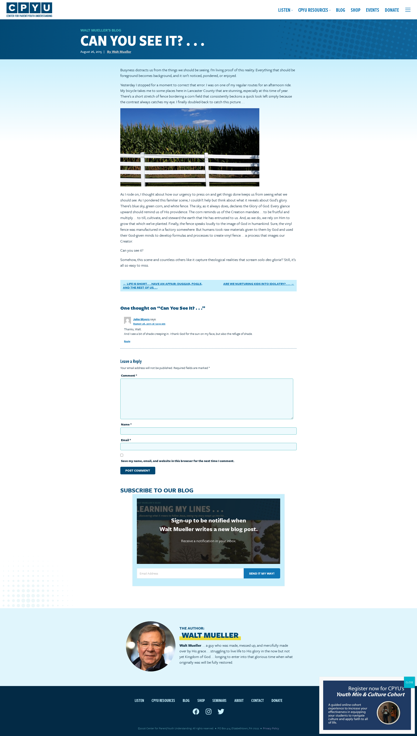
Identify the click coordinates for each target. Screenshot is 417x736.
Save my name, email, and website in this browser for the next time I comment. (177, 461)
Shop (355, 9)
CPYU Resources (313, 9)
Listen (284, 9)
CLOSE (409, 682)
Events (372, 9)
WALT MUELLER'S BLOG (100, 30)
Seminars (219, 700)
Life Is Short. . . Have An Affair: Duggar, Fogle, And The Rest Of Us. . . (162, 285)
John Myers (141, 319)
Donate (392, 9)
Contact (257, 700)
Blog (340, 9)
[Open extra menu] (407, 10)
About (239, 700)
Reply (127, 341)
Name (126, 424)
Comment (129, 375)
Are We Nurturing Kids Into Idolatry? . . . (256, 283)
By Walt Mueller (119, 51)
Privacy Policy (271, 728)
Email (126, 440)
